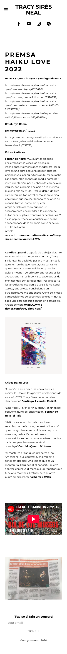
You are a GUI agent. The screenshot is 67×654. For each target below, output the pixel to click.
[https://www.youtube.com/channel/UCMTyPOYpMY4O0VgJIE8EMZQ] (29, 24)
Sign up (33, 631)
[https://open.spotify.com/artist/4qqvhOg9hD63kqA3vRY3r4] (49, 24)
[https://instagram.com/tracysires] (39, 24)
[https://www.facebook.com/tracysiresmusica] (19, 24)
